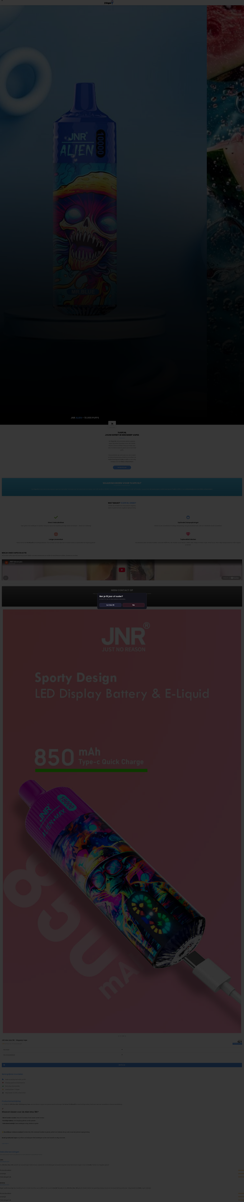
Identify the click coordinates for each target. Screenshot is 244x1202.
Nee (133, 605)
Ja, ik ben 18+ (110, 605)
